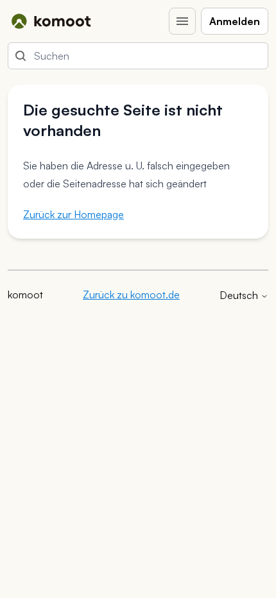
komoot (25, 294)
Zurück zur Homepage (73, 214)
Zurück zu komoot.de (131, 294)
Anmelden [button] (234, 21)
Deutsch (240, 295)
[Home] (51, 21)
